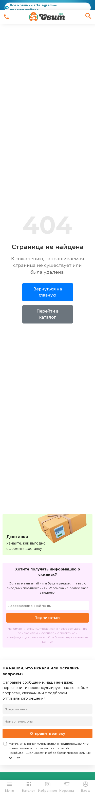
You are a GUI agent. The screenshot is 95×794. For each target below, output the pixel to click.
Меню (9, 790)
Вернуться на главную (47, 292)
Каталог (28, 790)
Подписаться (47, 617)
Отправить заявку (47, 733)
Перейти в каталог (47, 314)
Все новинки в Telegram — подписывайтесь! (33, 7)
